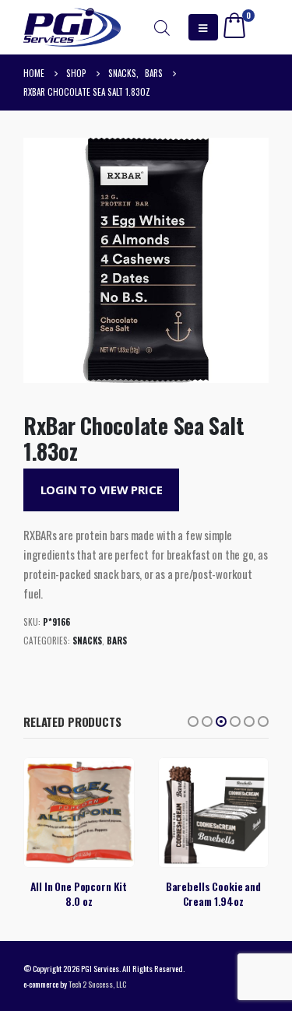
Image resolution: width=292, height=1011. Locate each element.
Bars (117, 640)
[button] (193, 721)
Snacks (87, 640)
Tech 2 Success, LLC (97, 984)
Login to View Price (101, 489)
